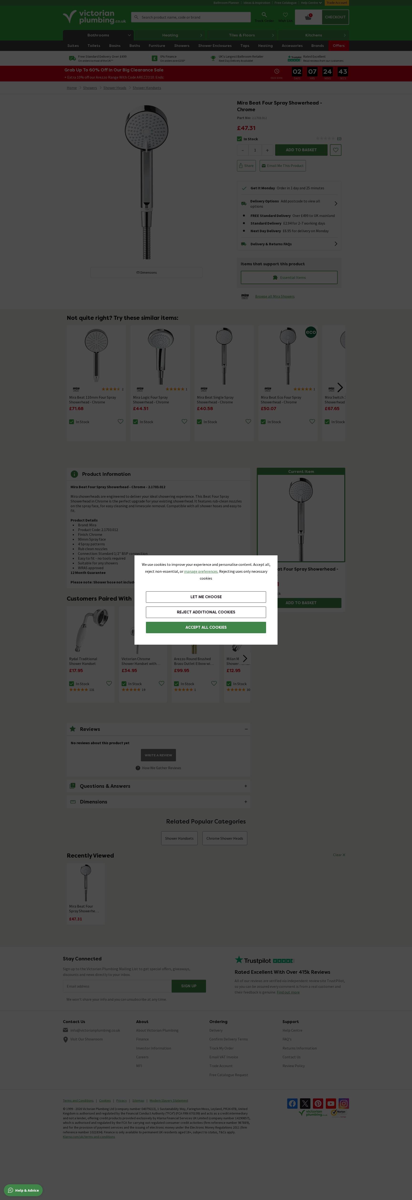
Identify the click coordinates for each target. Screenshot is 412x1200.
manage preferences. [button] (201, 571)
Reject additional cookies (206, 612)
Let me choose (206, 596)
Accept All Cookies (206, 627)
